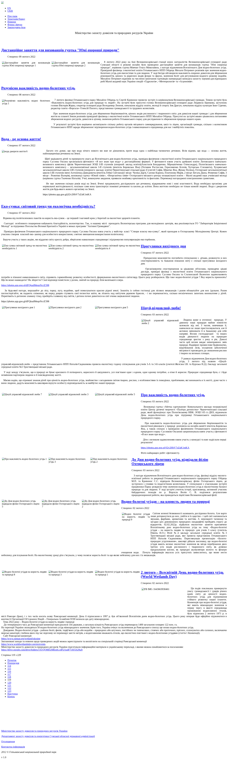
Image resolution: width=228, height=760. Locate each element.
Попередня (13, 663)
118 (9, 677)
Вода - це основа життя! (21, 139)
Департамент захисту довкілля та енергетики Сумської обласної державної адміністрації (48, 736)
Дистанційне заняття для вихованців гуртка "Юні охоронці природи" (60, 50)
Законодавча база (16, 27)
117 (9, 674)
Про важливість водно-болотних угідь (173, 395)
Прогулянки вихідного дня (163, 246)
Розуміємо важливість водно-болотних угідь (38, 88)
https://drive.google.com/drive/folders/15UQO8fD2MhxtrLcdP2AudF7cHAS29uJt (42, 649)
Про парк (12, 16)
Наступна (12, 693)
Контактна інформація (13, 746)
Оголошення (8, 741)
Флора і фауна (14, 24)
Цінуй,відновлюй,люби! (161, 308)
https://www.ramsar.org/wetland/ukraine (20, 638)
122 (9, 688)
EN (9, 8)
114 (9, 666)
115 (9, 668)
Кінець (11, 696)
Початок (11, 660)
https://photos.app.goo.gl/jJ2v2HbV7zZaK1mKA (165, 447)
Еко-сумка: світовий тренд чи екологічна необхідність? (48, 206)
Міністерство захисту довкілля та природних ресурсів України (34, 731)
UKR (10, 11)
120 (9, 682)
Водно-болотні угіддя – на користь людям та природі (165, 501)
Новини (11, 21)
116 (9, 671)
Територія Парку (16, 19)
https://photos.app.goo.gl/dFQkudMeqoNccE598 (25, 285)
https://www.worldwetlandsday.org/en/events (23, 644)
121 (9, 685)
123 (9, 691)
